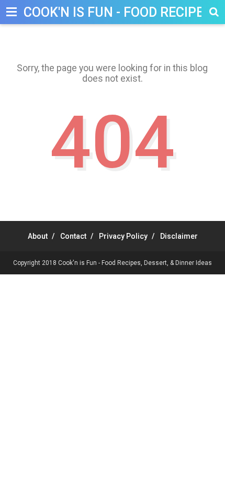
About (38, 236)
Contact (73, 236)
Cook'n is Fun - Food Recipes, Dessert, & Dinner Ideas (135, 263)
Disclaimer (179, 236)
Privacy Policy (123, 236)
